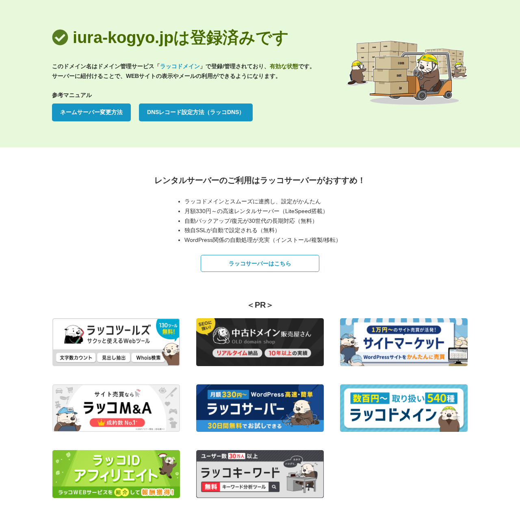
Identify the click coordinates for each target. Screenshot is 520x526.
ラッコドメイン (180, 66)
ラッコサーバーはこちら (260, 263)
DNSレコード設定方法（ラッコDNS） (196, 112)
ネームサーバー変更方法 (91, 112)
